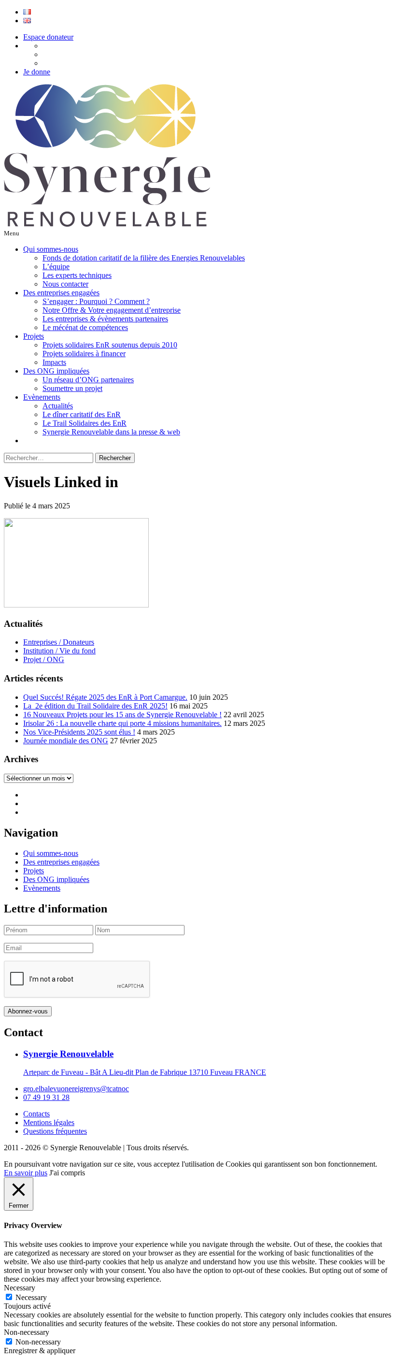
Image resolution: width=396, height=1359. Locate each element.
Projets (33, 336)
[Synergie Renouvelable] (107, 224)
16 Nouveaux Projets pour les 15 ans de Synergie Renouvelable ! (122, 714)
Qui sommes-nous (50, 249)
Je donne (36, 72)
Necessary (31, 1297)
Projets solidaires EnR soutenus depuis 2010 (109, 345)
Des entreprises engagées (61, 293)
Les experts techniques (77, 275)
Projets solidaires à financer (84, 353)
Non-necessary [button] (26, 1332)
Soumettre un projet (72, 388)
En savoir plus (25, 1173)
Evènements (41, 397)
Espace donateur (48, 37)
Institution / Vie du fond (59, 651)
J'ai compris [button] (67, 1173)
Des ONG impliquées (56, 371)
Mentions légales (48, 1122)
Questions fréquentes (55, 1131)
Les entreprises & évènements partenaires (105, 319)
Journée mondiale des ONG (65, 741)
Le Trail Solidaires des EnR (84, 423)
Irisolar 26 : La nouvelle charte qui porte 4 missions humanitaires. (122, 723)
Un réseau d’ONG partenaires (88, 380)
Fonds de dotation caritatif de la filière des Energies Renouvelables (143, 258)
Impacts (54, 362)
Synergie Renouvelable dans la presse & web (111, 432)
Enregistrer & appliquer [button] (39, 1350)
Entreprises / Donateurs (58, 642)
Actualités (57, 406)
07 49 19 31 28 (46, 1097)
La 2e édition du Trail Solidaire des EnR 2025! (95, 706)
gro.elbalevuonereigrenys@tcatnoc (76, 1088)
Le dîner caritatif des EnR (81, 414)
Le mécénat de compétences (85, 327)
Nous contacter (65, 284)
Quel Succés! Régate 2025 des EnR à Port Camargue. (105, 697)
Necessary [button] (19, 1288)
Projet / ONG (43, 659)
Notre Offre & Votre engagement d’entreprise (111, 310)
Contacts (36, 1114)
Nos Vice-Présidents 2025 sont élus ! (79, 732)
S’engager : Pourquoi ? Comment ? (96, 301)
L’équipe (56, 266)
